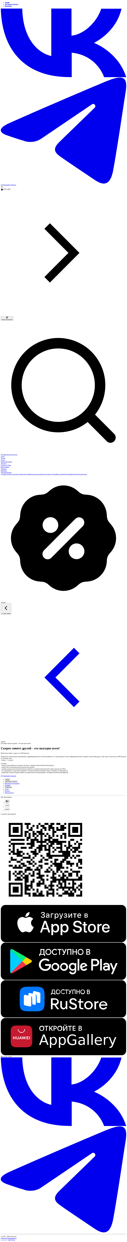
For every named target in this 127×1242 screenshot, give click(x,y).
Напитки (4, 471)
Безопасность (9, 793)
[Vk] (63, 76)
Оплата (7, 791)
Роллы (3, 458)
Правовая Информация (8, 1238)
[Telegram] (63, 183)
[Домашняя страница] (8, 185)
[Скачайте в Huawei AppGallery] (63, 1055)
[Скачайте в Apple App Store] (63, 942)
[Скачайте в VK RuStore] (63, 1017)
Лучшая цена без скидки (9, 454)
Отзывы (7, 785)
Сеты (2, 456)
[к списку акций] (63, 740)
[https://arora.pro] (8, 1240)
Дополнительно (6, 472)
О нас (7, 789)
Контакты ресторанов (12, 783)
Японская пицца (6, 462)
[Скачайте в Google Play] (63, 979)
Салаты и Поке (6, 465)
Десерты (4, 469)
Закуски (3, 463)
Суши (3, 460)
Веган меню (5, 467)
